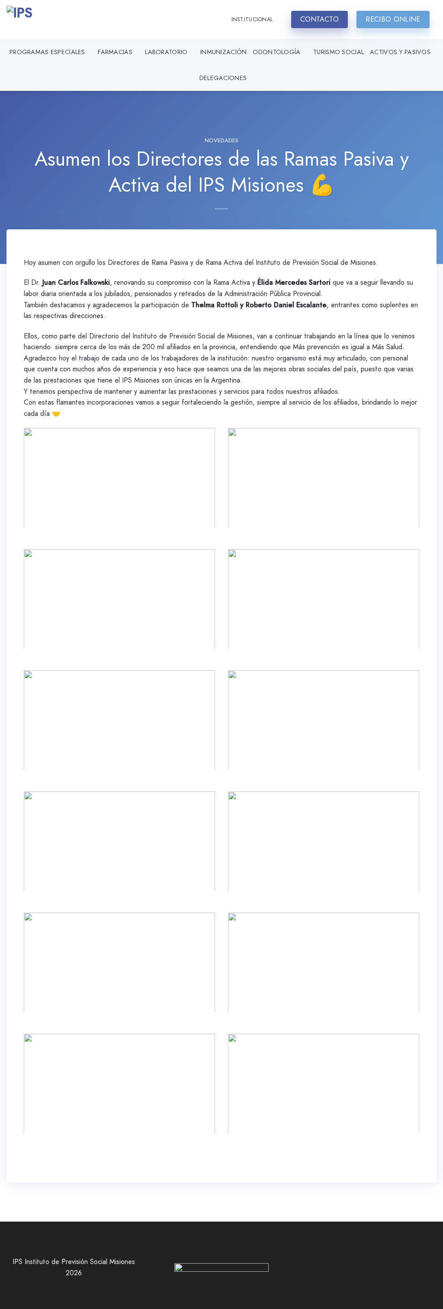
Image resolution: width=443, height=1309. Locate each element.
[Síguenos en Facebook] (349, 1272)
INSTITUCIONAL (252, 19)
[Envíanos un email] (375, 1272)
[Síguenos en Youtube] (389, 1272)
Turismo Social (338, 52)
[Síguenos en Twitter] (362, 1272)
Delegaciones (223, 78)
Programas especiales (47, 52)
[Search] (216, 19)
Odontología (276, 52)
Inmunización (223, 52)
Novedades (221, 140)
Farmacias (115, 52)
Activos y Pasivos (400, 52)
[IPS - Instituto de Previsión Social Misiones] (49, 19)
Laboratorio (166, 52)
